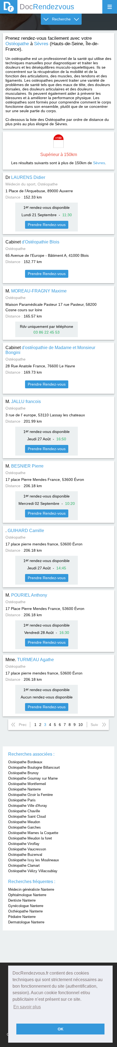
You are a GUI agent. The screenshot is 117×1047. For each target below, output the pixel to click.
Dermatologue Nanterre (26, 922)
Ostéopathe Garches (24, 827)
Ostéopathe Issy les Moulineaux (33, 860)
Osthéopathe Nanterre (25, 911)
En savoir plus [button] (27, 1007)
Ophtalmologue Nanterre (27, 895)
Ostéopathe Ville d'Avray (27, 806)
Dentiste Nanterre (22, 900)
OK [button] (60, 1029)
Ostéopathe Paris (22, 800)
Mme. (29, 659)
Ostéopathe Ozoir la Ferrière (30, 795)
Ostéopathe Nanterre (24, 789)
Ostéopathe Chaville (24, 811)
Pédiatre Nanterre (22, 917)
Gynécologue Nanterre (25, 906)
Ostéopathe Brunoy (23, 773)
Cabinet (32, 242)
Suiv (94, 724)
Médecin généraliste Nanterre (31, 889)
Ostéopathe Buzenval (25, 855)
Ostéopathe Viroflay (23, 844)
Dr (25, 177)
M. (36, 291)
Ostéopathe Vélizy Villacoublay (32, 871)
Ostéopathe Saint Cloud (27, 816)
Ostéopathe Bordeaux (25, 762)
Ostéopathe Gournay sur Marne (33, 778)
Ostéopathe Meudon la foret (30, 838)
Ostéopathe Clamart (24, 865)
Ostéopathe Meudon (24, 822)
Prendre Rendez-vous (47, 224)
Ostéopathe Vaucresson (27, 849)
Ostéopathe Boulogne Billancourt (34, 767)
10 (80, 724)
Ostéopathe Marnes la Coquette (33, 833)
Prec (23, 724)
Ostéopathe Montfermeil (27, 784)
